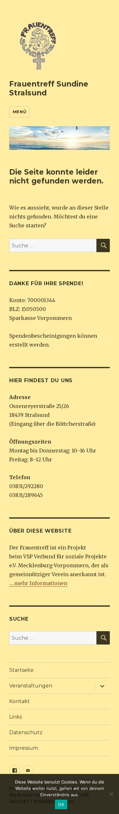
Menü (19, 111)
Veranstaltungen (30, 686)
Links (15, 717)
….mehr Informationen (38, 583)
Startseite (21, 670)
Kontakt (19, 701)
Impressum (23, 748)
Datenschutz (26, 732)
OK (61, 804)
